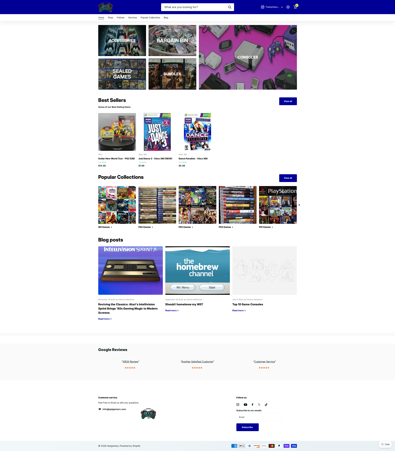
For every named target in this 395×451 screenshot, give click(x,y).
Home (101, 17)
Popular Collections (150, 17)
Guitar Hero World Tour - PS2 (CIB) (116, 158)
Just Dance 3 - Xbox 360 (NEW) (155, 158)
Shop (110, 17)
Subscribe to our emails (249, 410)
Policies (120, 17)
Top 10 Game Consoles (264, 281)
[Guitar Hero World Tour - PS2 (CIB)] (117, 132)
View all (288, 101)
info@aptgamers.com (114, 409)
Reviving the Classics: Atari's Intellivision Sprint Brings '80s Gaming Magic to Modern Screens (130, 285)
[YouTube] (245, 404)
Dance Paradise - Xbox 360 (193, 158)
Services (132, 17)
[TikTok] (266, 404)
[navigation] (299, 205)
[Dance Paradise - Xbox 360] (197, 132)
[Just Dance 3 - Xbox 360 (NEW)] (157, 132)
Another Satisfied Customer (197, 361)
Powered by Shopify (130, 445)
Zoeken (230, 7)
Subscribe (247, 427)
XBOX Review (130, 361)
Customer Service (264, 361)
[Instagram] (237, 404)
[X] (259, 404)
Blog (166, 17)
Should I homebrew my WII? (197, 281)
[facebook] (252, 404)
